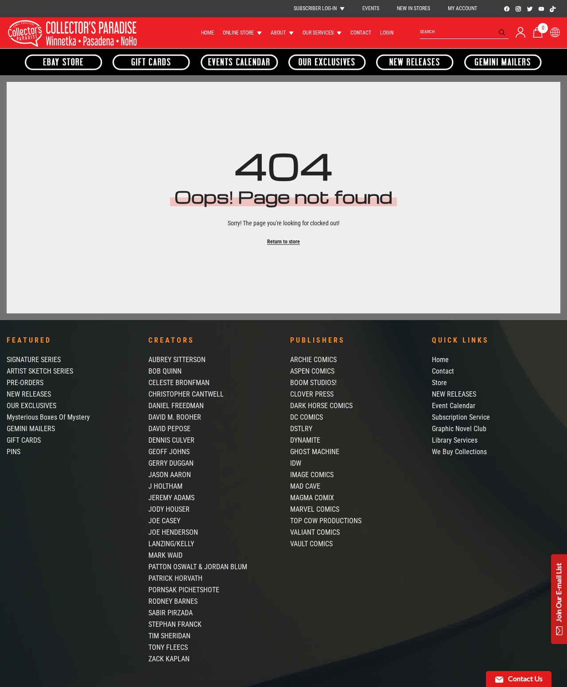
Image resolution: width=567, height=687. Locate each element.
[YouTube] (541, 9)
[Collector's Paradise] (63, 62)
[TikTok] (553, 9)
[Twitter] (530, 9)
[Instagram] (518, 9)
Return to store (283, 242)
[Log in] (520, 32)
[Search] (464, 32)
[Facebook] (507, 9)
